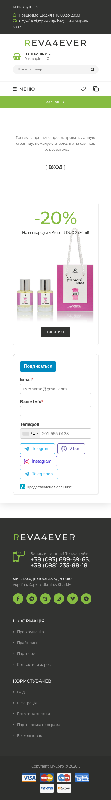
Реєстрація (27, 702)
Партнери (26, 653)
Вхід (21, 691)
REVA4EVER (55, 42)
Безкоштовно (29, 735)
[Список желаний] (83, 88)
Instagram (42, 461)
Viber (74, 448)
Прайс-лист (27, 642)
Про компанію (30, 631)
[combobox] (30, 433)
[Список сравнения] (96, 88)
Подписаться (38, 366)
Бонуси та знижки (33, 713)
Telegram (41, 448)
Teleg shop (42, 473)
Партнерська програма (38, 724)
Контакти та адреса (34, 664)
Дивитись (55, 332)
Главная (51, 101)
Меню (26, 89)
